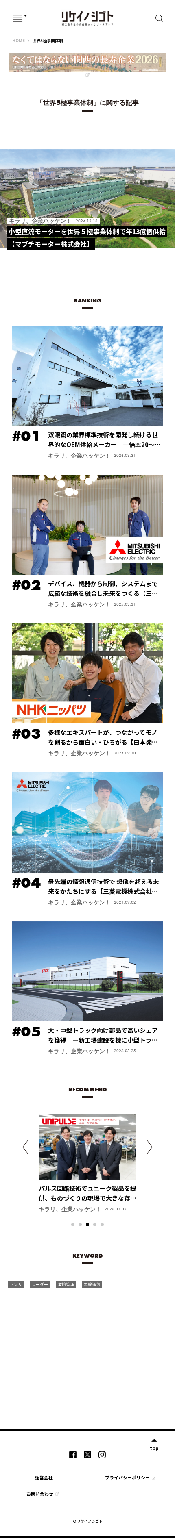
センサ (16, 1284)
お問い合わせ (39, 1493)
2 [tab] (80, 1224)
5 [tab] (102, 1224)
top (154, 1448)
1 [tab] (72, 1224)
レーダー (40, 1284)
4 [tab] (94, 1224)
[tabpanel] (87, 1167)
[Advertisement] (92, 1353)
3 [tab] (87, 1224)
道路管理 (66, 1284)
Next (150, 1147)
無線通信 (92, 1284)
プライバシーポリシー (127, 1477)
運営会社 (44, 1477)
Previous (25, 1147)
